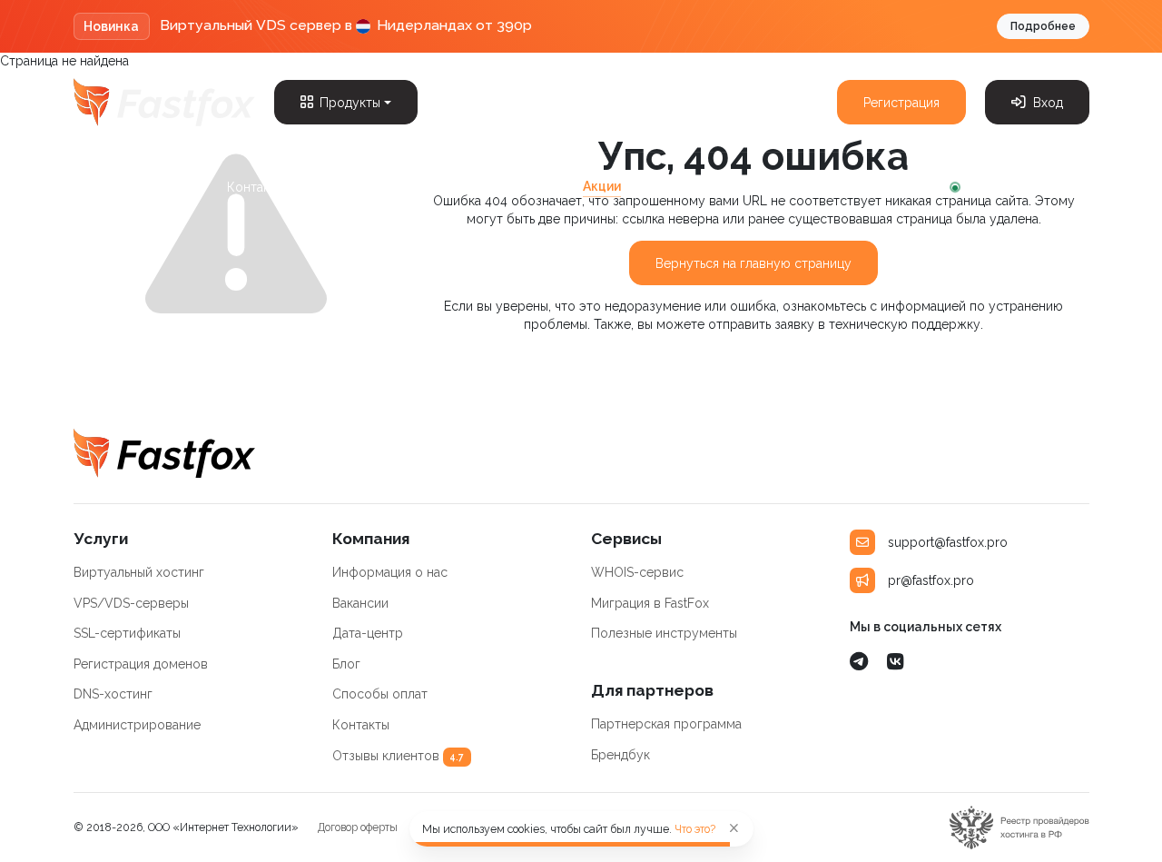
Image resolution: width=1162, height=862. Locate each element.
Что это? (695, 829)
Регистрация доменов (141, 664)
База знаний (345, 187)
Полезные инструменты (664, 633)
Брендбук (620, 755)
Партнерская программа (482, 187)
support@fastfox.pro (948, 542)
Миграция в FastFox (650, 603)
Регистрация (901, 102)
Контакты (255, 187)
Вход (1048, 102)
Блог (187, 187)
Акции (602, 186)
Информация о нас (390, 572)
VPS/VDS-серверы (131, 603)
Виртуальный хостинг (139, 572)
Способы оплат (380, 694)
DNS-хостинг (113, 694)
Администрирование (137, 725)
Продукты (350, 102)
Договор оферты (358, 827)
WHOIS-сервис (637, 572)
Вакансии (360, 603)
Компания (103, 187)
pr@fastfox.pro (931, 580)
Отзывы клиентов (398, 755)
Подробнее (1043, 26)
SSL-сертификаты (127, 633)
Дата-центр (367, 633)
